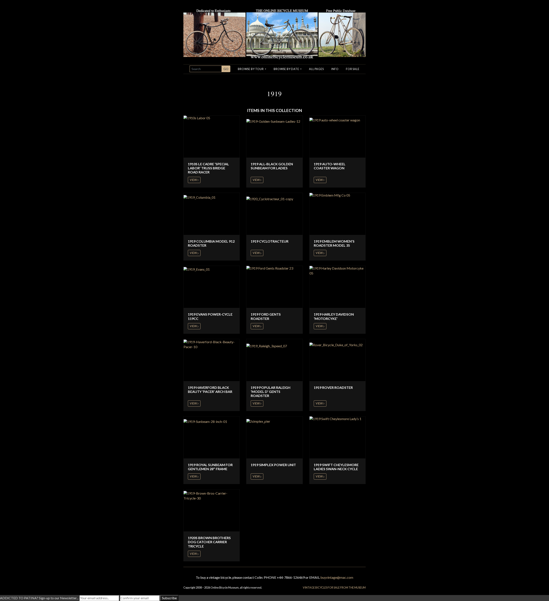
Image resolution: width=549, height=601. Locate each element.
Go (225, 69)
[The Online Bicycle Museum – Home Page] (274, 29)
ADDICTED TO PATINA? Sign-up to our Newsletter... (39, 598)
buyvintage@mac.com (336, 577)
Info (334, 69)
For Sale (352, 69)
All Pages (316, 69)
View (193, 180)
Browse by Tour (251, 69)
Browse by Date (287, 69)
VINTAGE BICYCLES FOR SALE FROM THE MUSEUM (334, 587)
